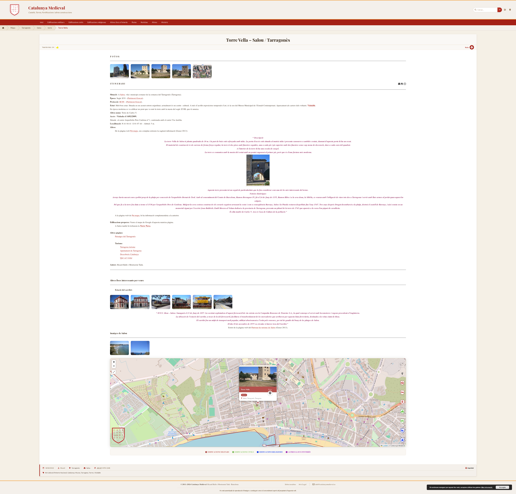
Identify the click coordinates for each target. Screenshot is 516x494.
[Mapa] (510, 10)
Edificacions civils (76, 22)
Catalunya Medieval (46, 7)
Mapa (13, 28)
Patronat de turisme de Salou (263, 327)
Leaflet (385, 445)
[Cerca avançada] (505, 10)
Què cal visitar (126, 257)
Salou (39, 28)
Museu (77, 473)
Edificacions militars (56, 22)
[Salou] (140, 348)
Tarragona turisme (127, 247)
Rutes (134, 22)
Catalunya (71, 473)
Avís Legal (302, 484)
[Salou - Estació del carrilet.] (119, 302)
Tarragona (84, 473)
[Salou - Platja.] (119, 348)
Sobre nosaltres (290, 484)
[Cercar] (499, 10)
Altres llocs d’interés (119, 22)
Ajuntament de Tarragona (130, 250)
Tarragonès (26, 28)
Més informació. (487, 487)
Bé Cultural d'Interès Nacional (56, 473)
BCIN (121, 101)
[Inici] (3, 27)
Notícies (144, 22)
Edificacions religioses (96, 22)
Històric (164, 22)
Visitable (97, 473)
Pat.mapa (134, 130)
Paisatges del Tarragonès (125, 236)
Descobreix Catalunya (129, 254)
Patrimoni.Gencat (135, 98)
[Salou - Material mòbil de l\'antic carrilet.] (181, 302)
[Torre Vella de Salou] (119, 71)
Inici (41, 22)
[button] (258, 402)
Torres (91, 473)
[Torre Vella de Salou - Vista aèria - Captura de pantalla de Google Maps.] (202, 71)
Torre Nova (145, 225)
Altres (154, 22)
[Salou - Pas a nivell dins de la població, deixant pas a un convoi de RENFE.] (223, 302)
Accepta (502, 487)
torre (50, 28)
